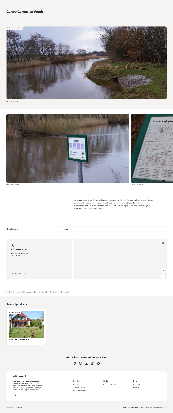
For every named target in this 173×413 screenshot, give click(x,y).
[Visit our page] (80, 363)
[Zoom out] (163, 276)
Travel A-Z (136, 385)
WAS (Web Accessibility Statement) (154, 407)
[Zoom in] (163, 270)
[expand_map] (163, 243)
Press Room (77, 385)
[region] (120, 259)
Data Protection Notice (131, 407)
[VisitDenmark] (20, 376)
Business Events (79, 388)
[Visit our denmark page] (74, 363)
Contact (136, 388)
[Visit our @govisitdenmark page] (92, 363)
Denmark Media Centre (111, 385)
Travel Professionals (80, 390)
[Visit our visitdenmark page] (86, 363)
